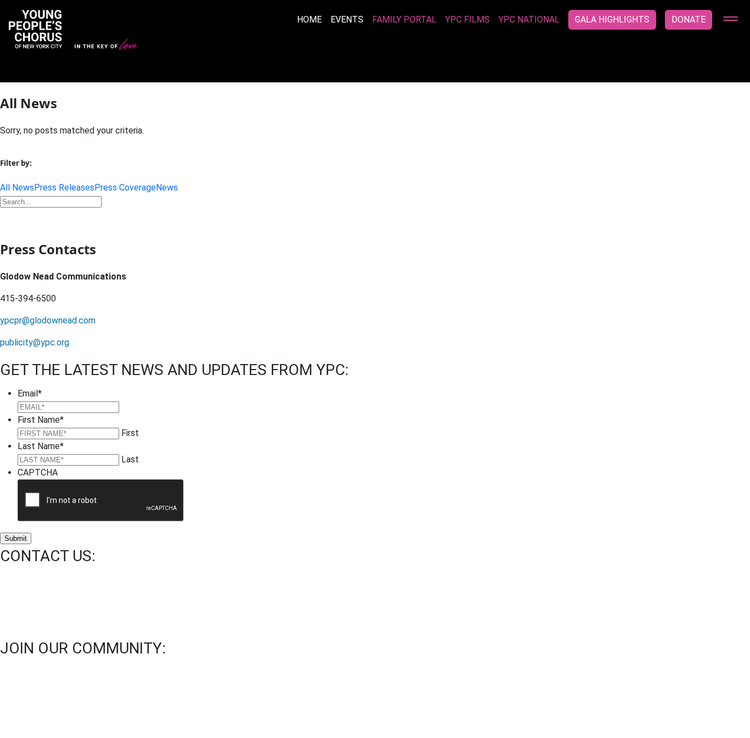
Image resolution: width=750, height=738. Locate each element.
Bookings (83, 709)
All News (17, 187)
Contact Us (26, 709)
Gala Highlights (612, 19)
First (130, 433)
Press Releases (64, 187)
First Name (41, 420)
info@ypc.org (25, 579)
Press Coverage (125, 187)
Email (30, 393)
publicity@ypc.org (34, 342)
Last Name (41, 446)
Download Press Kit (375, 218)
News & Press (144, 709)
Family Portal (404, 19)
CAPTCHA (38, 472)
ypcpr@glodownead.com (48, 320)
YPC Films (467, 19)
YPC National (529, 19)
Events (347, 19)
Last (130, 459)
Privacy (201, 709)
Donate (688, 19)
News (167, 187)
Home (309, 19)
